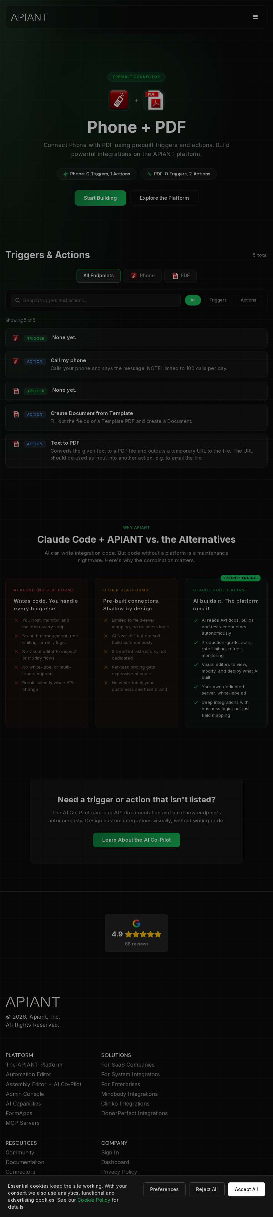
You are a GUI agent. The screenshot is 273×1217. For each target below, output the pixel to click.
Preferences (164, 1189)
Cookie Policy (94, 1200)
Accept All (246, 1189)
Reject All (207, 1189)
